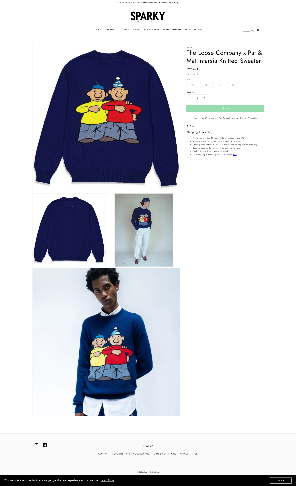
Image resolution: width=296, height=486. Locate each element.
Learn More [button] (107, 480)
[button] (248, 30)
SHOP (194, 453)
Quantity (190, 91)
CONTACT (103, 453)
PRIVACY (183, 453)
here (234, 154)
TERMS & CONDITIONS (164, 453)
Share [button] (193, 126)
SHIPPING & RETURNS (137, 453)
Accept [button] (281, 480)
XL (233, 84)
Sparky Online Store (151, 472)
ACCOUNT (117, 453)
